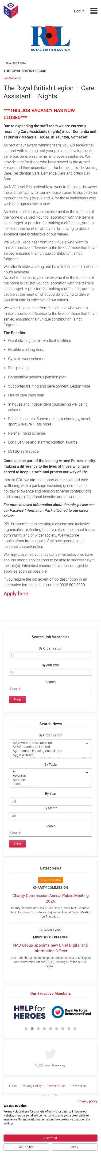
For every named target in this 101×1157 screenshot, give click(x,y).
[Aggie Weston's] (47, 755)
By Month (50, 808)
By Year (50, 794)
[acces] (47, 784)
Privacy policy (87, 1101)
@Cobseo (44, 1065)
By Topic (50, 765)
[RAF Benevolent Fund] (71, 1012)
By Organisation (50, 648)
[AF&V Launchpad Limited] (47, 747)
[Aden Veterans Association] (47, 743)
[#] (47, 772)
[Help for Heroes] (30, 1012)
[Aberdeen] (47, 780)
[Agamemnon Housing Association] (47, 751)
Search (51, 682)
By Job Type (50, 665)
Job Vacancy (12, 78)
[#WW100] (47, 776)
